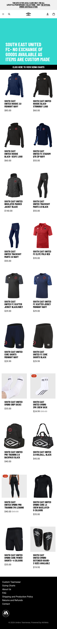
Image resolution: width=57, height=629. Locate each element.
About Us (6, 589)
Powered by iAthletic (40, 622)
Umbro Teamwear (22, 622)
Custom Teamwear (11, 582)
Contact (6, 604)
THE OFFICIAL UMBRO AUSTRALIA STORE (34, 6)
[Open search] (9, 14)
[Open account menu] (48, 14)
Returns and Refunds (12, 600)
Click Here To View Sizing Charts (28, 67)
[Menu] (3, 14)
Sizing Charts (8, 585)
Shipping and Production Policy (17, 596)
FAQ (4, 593)
